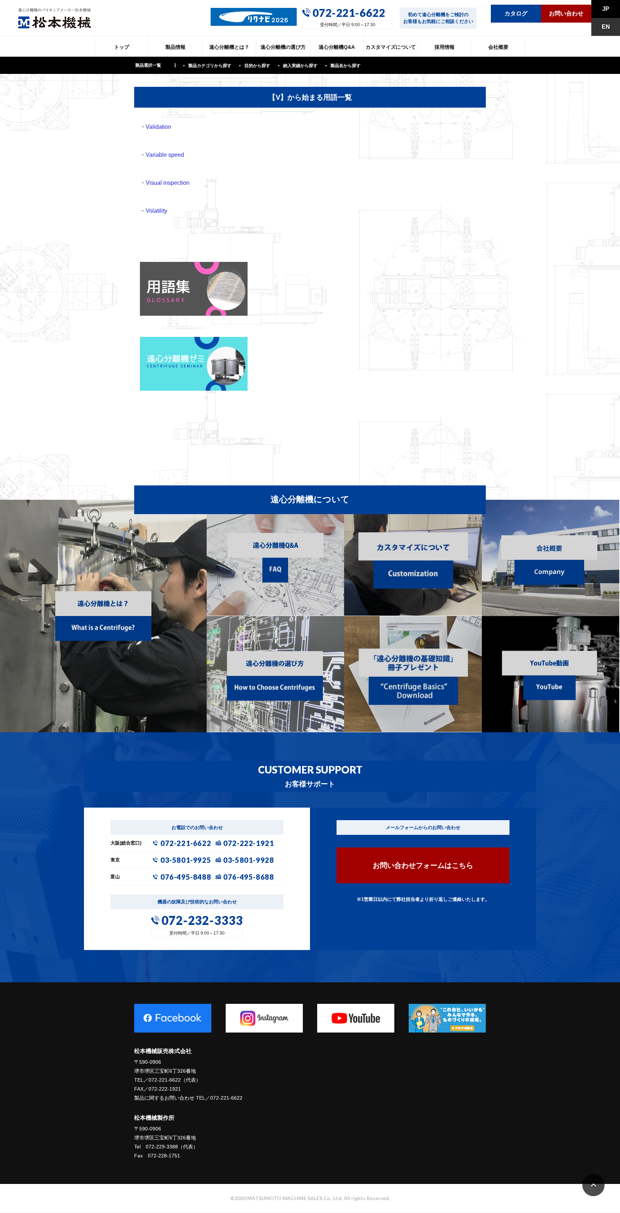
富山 (115, 876)
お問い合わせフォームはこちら (423, 865)
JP (605, 9)
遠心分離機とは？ (229, 47)
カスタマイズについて (391, 47)
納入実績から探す (300, 65)
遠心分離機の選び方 (283, 47)
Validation (158, 127)
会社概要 (498, 47)
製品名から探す (345, 65)
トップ (121, 47)
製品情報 (175, 47)
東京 (115, 859)
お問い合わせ (566, 13)
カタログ (515, 13)
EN (606, 27)
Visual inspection (167, 183)
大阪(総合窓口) (126, 843)
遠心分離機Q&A (337, 47)
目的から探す (257, 65)
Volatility (156, 211)
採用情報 (445, 47)
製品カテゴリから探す (209, 65)
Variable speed (165, 155)
